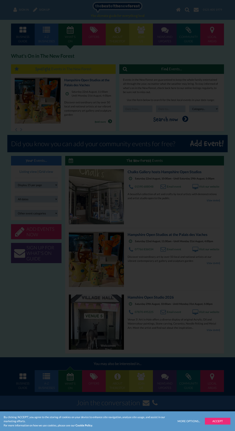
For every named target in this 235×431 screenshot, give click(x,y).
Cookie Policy (83, 425)
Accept (217, 421)
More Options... (189, 421)
